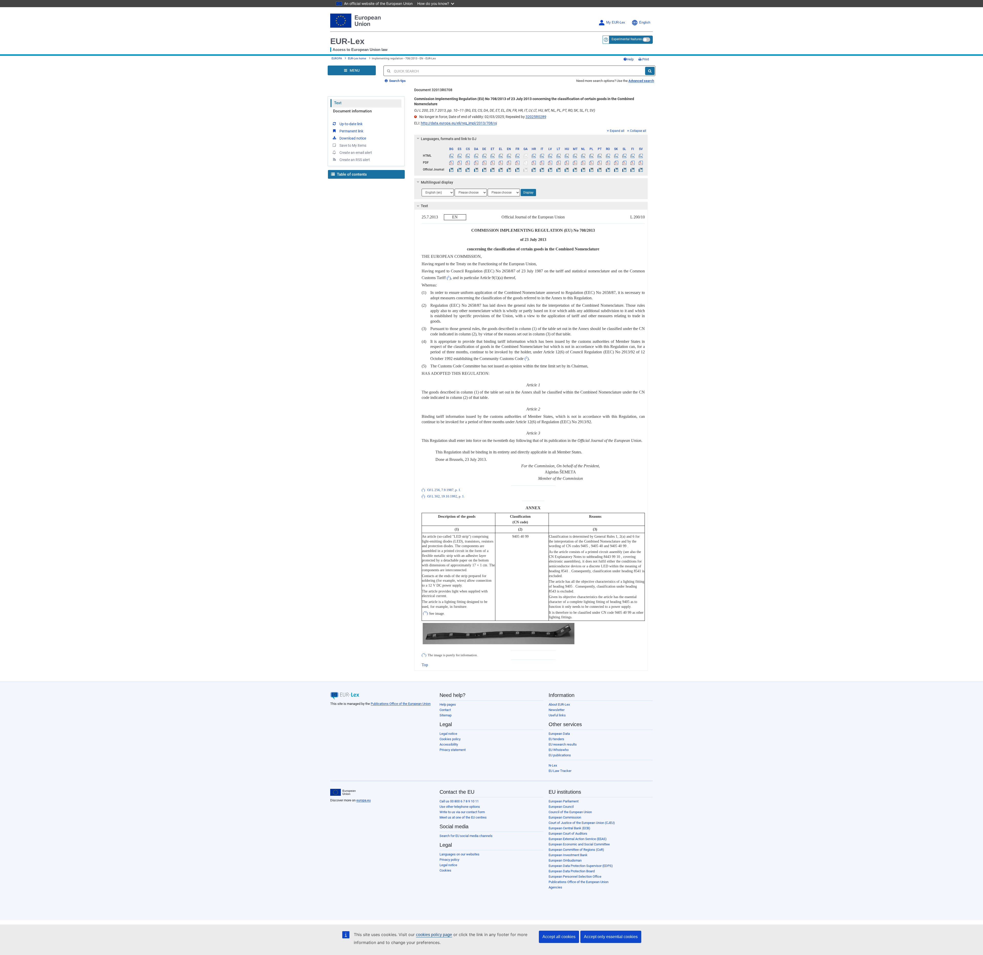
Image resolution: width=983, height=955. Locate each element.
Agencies (555, 887)
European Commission (565, 817)
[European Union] (343, 792)
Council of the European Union (570, 812)
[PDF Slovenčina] (616, 162)
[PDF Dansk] (476, 162)
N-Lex (553, 765)
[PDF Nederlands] (583, 162)
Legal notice (448, 734)
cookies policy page (434, 934)
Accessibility (449, 744)
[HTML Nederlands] (583, 155)
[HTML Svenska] (641, 155)
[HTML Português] (600, 155)
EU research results (563, 744)
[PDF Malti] (575, 162)
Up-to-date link (350, 124)
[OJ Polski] (591, 169)
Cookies (445, 870)
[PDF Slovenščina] (624, 162)
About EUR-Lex (559, 704)
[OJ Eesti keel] (492, 169)
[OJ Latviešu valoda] (550, 169)
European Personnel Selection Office (575, 876)
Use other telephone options (460, 807)
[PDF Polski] (591, 162)
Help (630, 59)
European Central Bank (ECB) (569, 828)
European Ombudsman (565, 860)
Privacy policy (449, 860)
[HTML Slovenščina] (624, 155)
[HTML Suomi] (633, 155)
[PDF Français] (517, 162)
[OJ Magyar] (567, 169)
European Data (559, 734)
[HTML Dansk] (476, 155)
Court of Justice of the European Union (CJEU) (582, 823)
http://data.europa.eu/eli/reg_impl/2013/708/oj (459, 123)
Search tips (397, 81)
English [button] (644, 22)
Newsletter (556, 710)
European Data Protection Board (572, 871)
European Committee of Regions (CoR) (576, 850)
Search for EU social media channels (466, 836)
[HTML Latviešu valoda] (550, 155)
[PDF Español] (460, 162)
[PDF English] (509, 162)
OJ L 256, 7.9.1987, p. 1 (443, 490)
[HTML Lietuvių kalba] (558, 155)
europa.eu (363, 800)
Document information (352, 111)
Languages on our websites (459, 854)
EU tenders (556, 739)
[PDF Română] (608, 162)
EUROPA (337, 58)
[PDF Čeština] (468, 162)
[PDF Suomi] (633, 162)
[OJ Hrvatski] (534, 169)
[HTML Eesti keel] (492, 155)
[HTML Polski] (591, 155)
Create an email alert (355, 153)
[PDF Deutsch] (484, 162)
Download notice (352, 138)
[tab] (531, 139)
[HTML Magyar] (567, 155)
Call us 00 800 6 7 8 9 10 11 (459, 801)
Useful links (557, 715)
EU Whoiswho (559, 750)
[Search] (650, 71)
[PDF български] (451, 162)
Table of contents (351, 174)
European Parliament (564, 801)
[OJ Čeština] (468, 169)
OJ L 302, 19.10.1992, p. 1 (445, 496)
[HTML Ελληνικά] (501, 155)
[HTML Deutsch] (484, 155)
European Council (561, 807)
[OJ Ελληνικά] (501, 169)
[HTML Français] (517, 155)
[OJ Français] (517, 169)
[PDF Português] (600, 162)
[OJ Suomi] (633, 169)
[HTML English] (509, 155)
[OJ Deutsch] (484, 169)
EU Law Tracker (560, 771)
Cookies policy (450, 739)
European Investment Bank (568, 855)
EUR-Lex (347, 41)
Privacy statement (453, 750)
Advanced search (641, 81)
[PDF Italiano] (542, 162)
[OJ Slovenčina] (616, 169)
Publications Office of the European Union (401, 704)
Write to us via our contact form (462, 812)
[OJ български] (451, 169)
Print (645, 59)
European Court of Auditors (568, 833)
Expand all (617, 131)
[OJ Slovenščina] (624, 169)
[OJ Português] (600, 169)
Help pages (448, 704)
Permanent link (351, 131)
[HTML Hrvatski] (534, 155)
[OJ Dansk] (476, 169)
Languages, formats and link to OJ (448, 139)
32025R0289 (536, 117)
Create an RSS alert (354, 160)
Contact (445, 710)
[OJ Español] (460, 169)
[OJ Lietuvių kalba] (558, 169)
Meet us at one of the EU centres (463, 817)
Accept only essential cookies (611, 937)
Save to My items (352, 145)
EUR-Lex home (357, 58)
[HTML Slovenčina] (616, 155)
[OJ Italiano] (542, 169)
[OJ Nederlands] (583, 169)
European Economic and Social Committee (579, 844)
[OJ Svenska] (641, 169)
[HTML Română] (608, 155)
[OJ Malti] (575, 169)
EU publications (560, 755)
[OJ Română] (608, 169)
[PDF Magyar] (567, 162)
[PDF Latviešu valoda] (550, 162)
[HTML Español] (460, 155)
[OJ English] (509, 169)
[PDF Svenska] (641, 162)
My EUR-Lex (615, 22)
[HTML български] (451, 155)
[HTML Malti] (575, 155)
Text (337, 103)
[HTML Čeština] (468, 155)
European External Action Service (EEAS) (578, 839)
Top (425, 665)
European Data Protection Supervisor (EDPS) (581, 866)
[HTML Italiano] (542, 155)
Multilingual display (437, 182)
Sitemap (446, 715)
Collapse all (638, 131)
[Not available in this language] (525, 155)
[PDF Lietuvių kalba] (558, 162)
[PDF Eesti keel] (492, 162)
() (449, 278)
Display (528, 192)
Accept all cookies (558, 937)
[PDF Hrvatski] (534, 162)
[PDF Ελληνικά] (501, 162)
